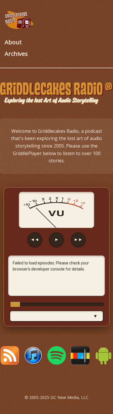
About (13, 42)
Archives (16, 54)
